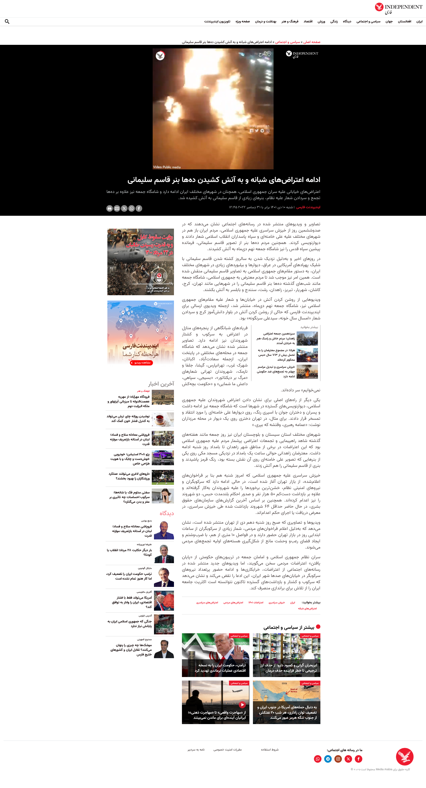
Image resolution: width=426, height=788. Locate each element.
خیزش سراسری (277, 602)
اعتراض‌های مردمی (233, 602)
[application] (213, 108)
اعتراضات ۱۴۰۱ (255, 602)
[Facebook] (139, 208)
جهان (389, 21)
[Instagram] (338, 759)
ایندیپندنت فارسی (307, 207)
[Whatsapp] (131, 208)
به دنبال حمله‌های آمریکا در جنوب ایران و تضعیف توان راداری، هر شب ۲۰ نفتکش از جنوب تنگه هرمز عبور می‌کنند (287, 713)
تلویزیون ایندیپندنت (217, 21)
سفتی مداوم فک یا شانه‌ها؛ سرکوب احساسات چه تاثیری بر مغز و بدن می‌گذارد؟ (129, 497)
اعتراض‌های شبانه (307, 608)
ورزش (321, 21)
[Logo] (302, 55)
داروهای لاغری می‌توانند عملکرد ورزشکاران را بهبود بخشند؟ (129, 476)
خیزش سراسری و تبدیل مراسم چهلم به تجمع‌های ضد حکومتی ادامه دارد (276, 372)
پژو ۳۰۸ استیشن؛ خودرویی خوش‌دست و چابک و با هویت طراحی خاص (130, 459)
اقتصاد (308, 21)
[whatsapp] (317, 759)
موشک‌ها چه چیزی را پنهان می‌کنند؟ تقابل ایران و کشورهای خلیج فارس (131, 650)
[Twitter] (124, 208)
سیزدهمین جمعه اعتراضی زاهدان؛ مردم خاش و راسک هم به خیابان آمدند (276, 338)
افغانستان (404, 21)
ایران (419, 21)
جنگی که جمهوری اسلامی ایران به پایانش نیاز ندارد (130, 624)
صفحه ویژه (243, 21)
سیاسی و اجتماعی (368, 21)
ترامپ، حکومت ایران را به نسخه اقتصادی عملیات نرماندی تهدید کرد (220, 668)
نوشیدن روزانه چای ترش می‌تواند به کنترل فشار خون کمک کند (128, 419)
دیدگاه (347, 21)
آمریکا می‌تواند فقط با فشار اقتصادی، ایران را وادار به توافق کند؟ (132, 602)
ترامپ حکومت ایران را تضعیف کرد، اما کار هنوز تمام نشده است (129, 576)
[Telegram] (328, 759)
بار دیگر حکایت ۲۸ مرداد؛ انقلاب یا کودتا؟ (129, 553)
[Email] (117, 208)
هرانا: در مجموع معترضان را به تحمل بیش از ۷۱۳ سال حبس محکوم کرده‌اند (276, 355)
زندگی (334, 21)
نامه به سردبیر (196, 749)
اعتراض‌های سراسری (207, 602)
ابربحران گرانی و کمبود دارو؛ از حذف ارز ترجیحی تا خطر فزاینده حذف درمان (288, 668)
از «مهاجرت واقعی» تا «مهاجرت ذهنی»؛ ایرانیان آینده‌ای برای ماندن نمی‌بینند (217, 715)
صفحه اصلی (311, 42)
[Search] (7, 22)
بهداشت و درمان (265, 21)
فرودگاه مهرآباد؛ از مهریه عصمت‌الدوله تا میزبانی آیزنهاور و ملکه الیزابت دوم (129, 401)
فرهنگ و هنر (290, 21)
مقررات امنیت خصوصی (227, 749)
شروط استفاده (270, 749)
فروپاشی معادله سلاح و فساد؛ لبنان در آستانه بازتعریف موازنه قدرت (130, 439)
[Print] (109, 208)
